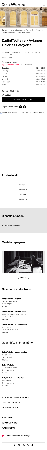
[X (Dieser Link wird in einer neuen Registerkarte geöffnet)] (28, 445)
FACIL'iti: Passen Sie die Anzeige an (19, 436)
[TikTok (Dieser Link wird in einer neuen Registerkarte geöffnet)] (32, 445)
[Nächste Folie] (28, 278)
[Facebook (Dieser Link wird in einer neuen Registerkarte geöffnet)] (15, 445)
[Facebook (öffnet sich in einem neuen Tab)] (24, 107)
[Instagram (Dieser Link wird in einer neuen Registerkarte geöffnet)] (19, 445)
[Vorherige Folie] (18, 278)
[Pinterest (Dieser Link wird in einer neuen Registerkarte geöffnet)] (24, 445)
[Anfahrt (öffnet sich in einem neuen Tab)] (23, 112)
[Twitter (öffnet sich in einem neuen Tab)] (20, 107)
